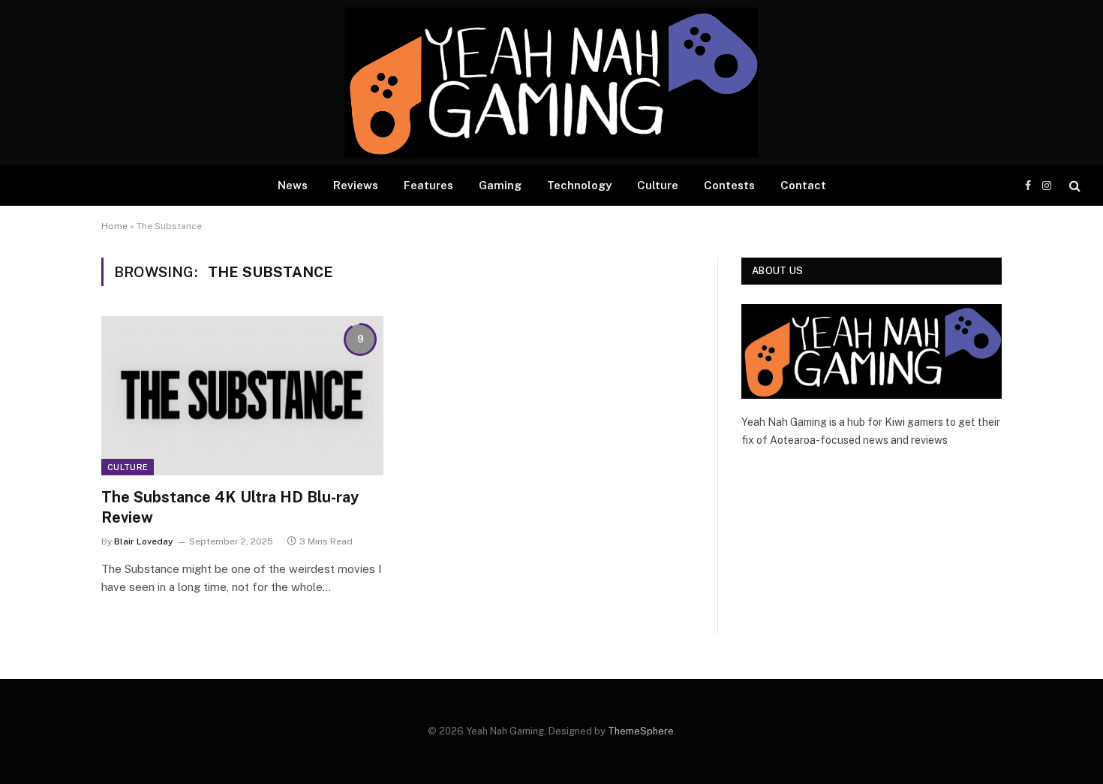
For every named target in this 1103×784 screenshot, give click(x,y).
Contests (729, 185)
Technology (579, 185)
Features (428, 185)
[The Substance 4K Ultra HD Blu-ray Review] (242, 395)
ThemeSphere (641, 731)
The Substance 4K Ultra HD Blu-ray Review (230, 507)
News (293, 185)
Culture (657, 185)
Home (114, 226)
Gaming (500, 185)
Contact (803, 185)
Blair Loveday (143, 541)
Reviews (355, 185)
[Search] (1073, 186)
